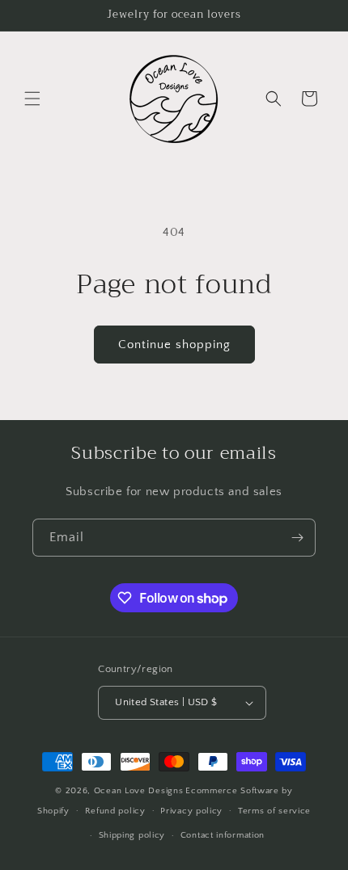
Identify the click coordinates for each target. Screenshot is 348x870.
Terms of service (274, 811)
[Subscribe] (297, 538)
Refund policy (115, 811)
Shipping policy (132, 835)
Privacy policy (191, 811)
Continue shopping (174, 344)
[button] (32, 98)
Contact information (222, 835)
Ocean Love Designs (139, 791)
